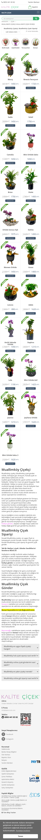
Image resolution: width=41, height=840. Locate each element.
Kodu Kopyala (20, 422)
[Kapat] (35, 402)
